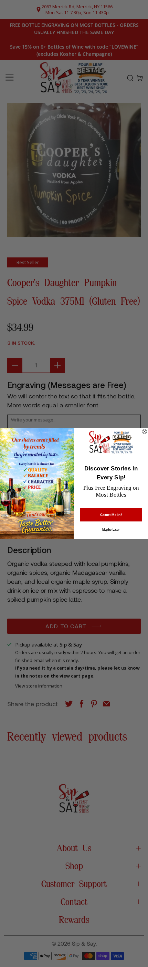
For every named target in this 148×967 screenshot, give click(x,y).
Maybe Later (110, 529)
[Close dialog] (144, 431)
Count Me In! (111, 515)
